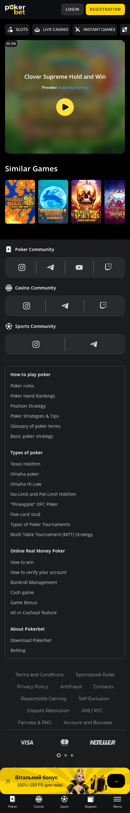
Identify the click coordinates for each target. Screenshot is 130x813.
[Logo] (20, 9)
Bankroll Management (33, 582)
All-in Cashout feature (33, 612)
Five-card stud (25, 514)
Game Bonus (23, 602)
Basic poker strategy (31, 436)
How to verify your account (38, 572)
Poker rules (22, 386)
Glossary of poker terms (35, 426)
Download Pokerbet (30, 640)
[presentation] (12, 801)
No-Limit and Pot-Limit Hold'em (43, 494)
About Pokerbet (27, 629)
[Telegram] (50, 267)
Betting (18, 650)
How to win (22, 562)
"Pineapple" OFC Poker (34, 504)
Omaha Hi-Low (25, 484)
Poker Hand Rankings (32, 396)
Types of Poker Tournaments (40, 524)
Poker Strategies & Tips (34, 416)
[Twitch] (108, 267)
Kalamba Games (73, 87)
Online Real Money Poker (37, 551)
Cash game (22, 592)
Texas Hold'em (25, 464)
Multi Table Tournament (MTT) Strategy (51, 534)
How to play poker (30, 374)
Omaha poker (24, 474)
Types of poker (26, 452)
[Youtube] (79, 267)
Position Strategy (28, 406)
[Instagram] (22, 267)
